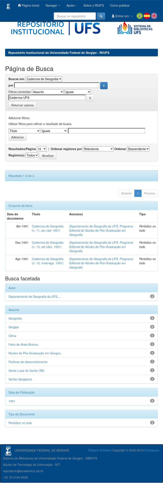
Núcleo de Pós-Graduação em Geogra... (35, 353)
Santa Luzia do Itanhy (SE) (26, 370)
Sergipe (13, 327)
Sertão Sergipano (20, 379)
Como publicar (120, 5)
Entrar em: (123, 16)
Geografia (15, 318)
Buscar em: (16, 79)
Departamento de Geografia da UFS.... (34, 296)
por (10, 85)
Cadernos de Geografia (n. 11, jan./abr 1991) (47, 228)
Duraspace (152, 450)
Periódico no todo (20, 423)
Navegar (52, 5)
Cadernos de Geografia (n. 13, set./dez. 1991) (47, 244)
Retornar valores (22, 105)
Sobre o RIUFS (93, 5)
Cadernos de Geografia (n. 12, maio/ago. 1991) (47, 261)
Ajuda (70, 5)
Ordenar (120, 149)
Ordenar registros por (66, 149)
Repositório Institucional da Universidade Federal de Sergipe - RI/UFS (58, 52)
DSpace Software (99, 450)
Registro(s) (16, 155)
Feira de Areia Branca (23, 344)
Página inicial (30, 5)
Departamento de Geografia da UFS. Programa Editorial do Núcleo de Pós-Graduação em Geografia (101, 230)
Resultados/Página (22, 149)
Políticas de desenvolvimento (28, 362)
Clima (12, 336)
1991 (11, 401)
